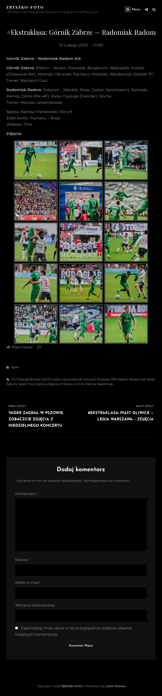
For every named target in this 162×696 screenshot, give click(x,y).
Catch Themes (116, 686)
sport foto (26, 384)
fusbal (55, 379)
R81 (113, 379)
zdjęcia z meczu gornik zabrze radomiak (80, 384)
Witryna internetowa (35, 605)
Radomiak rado (142, 379)
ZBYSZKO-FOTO (25, 7)
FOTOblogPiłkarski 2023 (30, 379)
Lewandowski (72, 379)
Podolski (103, 379)
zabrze (40, 384)
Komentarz (27, 493)
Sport (15, 367)
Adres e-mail (28, 582)
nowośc (90, 379)
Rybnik (11, 384)
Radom (123, 379)
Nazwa (23, 559)
